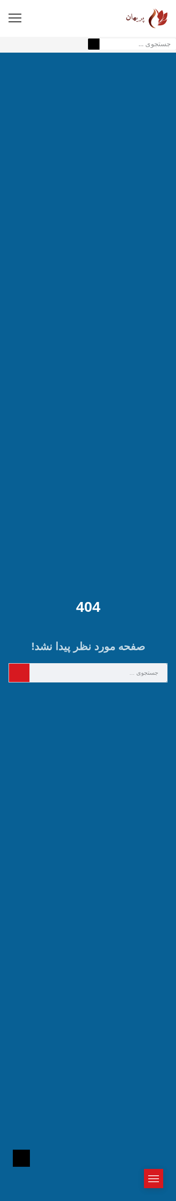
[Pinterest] (80, 699)
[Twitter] (95, 699)
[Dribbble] (65, 699)
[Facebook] (111, 699)
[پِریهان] (135, 18)
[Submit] (94, 44)
